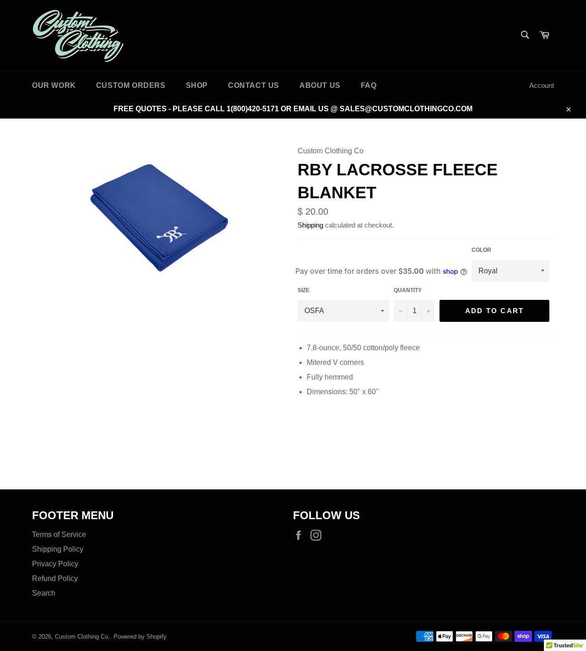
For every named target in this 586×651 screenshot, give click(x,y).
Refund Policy (55, 578)
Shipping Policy (57, 549)
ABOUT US (320, 85)
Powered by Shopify (140, 636)
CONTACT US (253, 85)
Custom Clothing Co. (82, 636)
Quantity (408, 290)
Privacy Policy (55, 564)
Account (541, 85)
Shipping (310, 225)
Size (303, 290)
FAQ (369, 85)
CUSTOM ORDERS (131, 85)
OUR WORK (54, 85)
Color (481, 250)
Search (43, 593)
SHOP (197, 85)
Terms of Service (59, 534)
